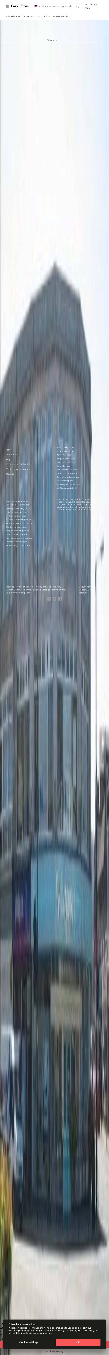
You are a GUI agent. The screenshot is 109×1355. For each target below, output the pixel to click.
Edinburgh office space (67, 473)
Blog (8, 459)
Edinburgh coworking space (18, 508)
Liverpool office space (66, 458)
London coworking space (17, 501)
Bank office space (64, 455)
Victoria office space (66, 462)
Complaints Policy (14, 592)
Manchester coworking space (18, 505)
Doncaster (28, 16)
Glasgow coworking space (17, 512)
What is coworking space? (19, 469)
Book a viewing (54, 1351)
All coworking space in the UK (18, 545)
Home (9, 449)
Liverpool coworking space (17, 530)
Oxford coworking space (16, 534)
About (28, 592)
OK (78, 1342)
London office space (65, 447)
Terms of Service (24, 586)
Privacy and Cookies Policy (48, 586)
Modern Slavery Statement (19, 589)
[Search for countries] (37, 6)
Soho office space (64, 466)
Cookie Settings (42, 589)
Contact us (11, 454)
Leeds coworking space (16, 516)
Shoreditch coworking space (18, 519)
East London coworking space (19, 538)
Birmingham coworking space (19, 523)
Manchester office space (67, 469)
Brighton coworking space (17, 527)
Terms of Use (58, 589)
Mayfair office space (65, 451)
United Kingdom (13, 16)
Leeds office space (65, 480)
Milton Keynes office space (68, 484)
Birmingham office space (68, 477)
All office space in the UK (67, 488)
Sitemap (10, 474)
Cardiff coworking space (16, 542)
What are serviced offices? (19, 464)
